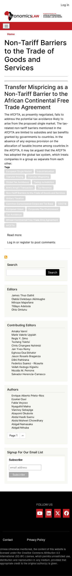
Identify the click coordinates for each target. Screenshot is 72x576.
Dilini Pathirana (20, 359)
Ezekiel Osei (19, 399)
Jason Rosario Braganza (26, 356)
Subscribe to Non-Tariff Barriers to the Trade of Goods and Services (5, 257)
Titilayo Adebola (21, 306)
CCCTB (62, 203)
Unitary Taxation (15, 198)
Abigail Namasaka (22, 424)
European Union (15, 209)
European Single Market (19, 171)
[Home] (35, 16)
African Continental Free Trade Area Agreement (32, 220)
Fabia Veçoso (20, 402)
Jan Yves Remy (21, 349)
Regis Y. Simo (20, 338)
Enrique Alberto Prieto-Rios (28, 395)
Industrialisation (45, 171)
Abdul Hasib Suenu (23, 417)
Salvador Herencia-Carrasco (28, 374)
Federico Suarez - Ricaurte (27, 363)
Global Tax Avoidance (17, 182)
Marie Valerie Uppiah (24, 334)
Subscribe (16, 459)
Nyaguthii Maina (21, 406)
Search (52, 272)
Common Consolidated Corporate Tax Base (29, 203)
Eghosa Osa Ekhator (24, 352)
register (25, 242)
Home (11, 34)
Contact (8, 540)
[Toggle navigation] (6, 26)
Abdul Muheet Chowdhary (27, 420)
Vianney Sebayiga (22, 409)
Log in (65, 5)
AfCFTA (10, 225)
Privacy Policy (36, 540)
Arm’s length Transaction (19, 187)
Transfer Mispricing (38, 176)
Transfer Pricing (14, 176)
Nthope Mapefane (23, 302)
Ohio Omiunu (19, 309)
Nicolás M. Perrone (23, 370)
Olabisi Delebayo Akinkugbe (28, 299)
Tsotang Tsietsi (21, 342)
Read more (14, 235)
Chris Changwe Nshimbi (26, 345)
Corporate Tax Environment (43, 209)
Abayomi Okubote (22, 413)
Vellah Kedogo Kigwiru (25, 367)
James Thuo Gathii (23, 295)
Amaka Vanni (19, 331)
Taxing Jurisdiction (44, 182)
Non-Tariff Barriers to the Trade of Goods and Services (35, 193)
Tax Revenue (45, 187)
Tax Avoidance (14, 214)
